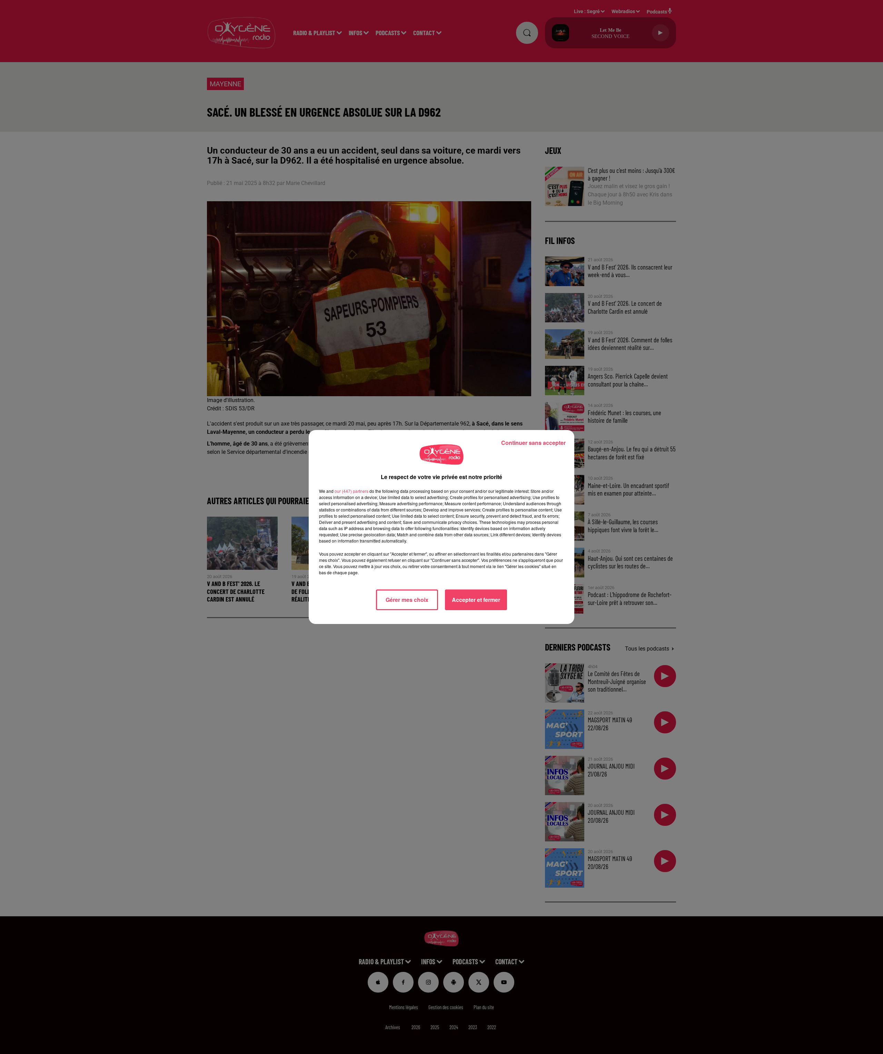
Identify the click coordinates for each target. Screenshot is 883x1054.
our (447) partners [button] (351, 491)
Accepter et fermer (476, 600)
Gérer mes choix (407, 600)
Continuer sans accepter (533, 443)
